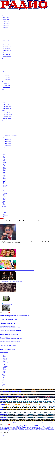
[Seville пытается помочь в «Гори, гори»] (2, 303)
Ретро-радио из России (6, 83)
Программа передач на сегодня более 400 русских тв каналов (41, 426)
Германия (3, 376)
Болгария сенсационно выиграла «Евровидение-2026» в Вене (9, 334)
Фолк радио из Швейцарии (8, 129)
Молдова (4, 161)
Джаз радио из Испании (8, 145)
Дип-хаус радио (18, 425)
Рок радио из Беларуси (6, 21)
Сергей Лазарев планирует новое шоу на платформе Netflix (10, 391)
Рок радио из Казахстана (6, 23)
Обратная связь (4, 206)
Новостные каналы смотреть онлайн (12, 426)
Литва (2, 382)
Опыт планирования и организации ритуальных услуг (9, 415)
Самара (4, 365)
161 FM (1, 409)
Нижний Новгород (5, 185)
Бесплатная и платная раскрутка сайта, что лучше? (7, 349)
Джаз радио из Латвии (8, 143)
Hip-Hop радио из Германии (7, 106)
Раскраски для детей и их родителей (45, 427)
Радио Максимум (3, 407)
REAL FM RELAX (3, 417)
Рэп (2, 98)
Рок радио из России (6, 17)
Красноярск (4, 360)
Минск (4, 183)
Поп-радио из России (6, 75)
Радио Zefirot (2, 404)
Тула (3, 368)
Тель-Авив (4, 196)
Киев (4, 372)
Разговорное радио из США (7, 118)
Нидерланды (4, 162)
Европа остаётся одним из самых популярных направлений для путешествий (10, 327)
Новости (3, 202)
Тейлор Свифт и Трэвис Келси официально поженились (8, 320)
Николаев (4, 187)
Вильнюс (4, 172)
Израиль (4, 156)
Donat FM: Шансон (3, 399)
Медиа (4, 204)
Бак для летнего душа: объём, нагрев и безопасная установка (8, 319)
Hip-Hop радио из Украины (7, 102)
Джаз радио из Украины (8, 141)
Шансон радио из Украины (7, 56)
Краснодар (4, 180)
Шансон (3, 52)
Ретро (2, 81)
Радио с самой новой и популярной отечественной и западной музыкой (25, 427)
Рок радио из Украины (6, 19)
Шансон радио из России (6, 54)
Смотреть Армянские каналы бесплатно (30, 429)
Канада (4, 159)
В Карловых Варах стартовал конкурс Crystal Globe (7, 323)
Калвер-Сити (4, 178)
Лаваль (4, 181)
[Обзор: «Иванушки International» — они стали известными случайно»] (8, 257)
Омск (4, 189)
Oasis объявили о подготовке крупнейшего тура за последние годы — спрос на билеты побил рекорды (15, 335)
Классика (4, 131)
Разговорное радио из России (7, 112)
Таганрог (4, 195)
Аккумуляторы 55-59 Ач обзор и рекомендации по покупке (8, 345)
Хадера (4, 199)
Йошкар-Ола (5, 358)
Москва (4, 361)
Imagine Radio (2, 389)
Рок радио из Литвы (6, 25)
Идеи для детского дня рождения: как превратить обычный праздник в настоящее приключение (13, 337)
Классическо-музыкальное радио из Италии (11, 135)
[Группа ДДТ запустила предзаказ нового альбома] (6, 301)
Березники (4, 170)
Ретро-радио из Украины (6, 85)
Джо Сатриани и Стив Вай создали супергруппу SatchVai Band (11, 281)
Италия (3, 379)
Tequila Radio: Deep (3, 397)
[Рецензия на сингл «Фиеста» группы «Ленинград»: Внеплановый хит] (8, 291)
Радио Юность (2, 402)
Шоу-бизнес (33, 431)
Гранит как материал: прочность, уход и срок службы (7, 326)
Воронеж (4, 174)
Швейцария (4, 164)
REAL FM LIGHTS (3, 414)
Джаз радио (14, 425)
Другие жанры (4, 120)
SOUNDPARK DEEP (3, 419)
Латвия (4, 160)
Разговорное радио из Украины (7, 114)
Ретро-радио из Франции (6, 87)
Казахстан (3, 380)
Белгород (4, 169)
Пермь (4, 190)
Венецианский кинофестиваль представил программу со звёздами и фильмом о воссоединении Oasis (14, 315)
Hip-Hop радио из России (6, 100)
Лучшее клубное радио (31, 425)
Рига (3, 191)
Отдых (23, 426)
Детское (4, 147)
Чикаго (4, 201)
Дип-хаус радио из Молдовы (7, 50)
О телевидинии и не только (28, 426)
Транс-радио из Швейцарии (7, 71)
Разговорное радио (37, 427)
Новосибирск (4, 186)
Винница (4, 173)
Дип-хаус (3, 42)
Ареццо (4, 167)
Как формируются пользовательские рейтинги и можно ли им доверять (10, 341)
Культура (4, 203)
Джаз (4, 137)
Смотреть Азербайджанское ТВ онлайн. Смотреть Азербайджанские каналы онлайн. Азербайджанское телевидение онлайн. (14, 429)
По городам (3, 165)
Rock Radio (2, 394)
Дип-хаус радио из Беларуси (7, 48)
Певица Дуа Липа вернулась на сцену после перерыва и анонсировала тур (10, 342)
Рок (2, 15)
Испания (4, 157)
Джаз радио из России (8, 139)
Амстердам (4, 166)
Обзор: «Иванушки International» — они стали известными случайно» (12, 258)
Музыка (38, 425)
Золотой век (2, 420)
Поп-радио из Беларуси (6, 77)
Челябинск (4, 200)
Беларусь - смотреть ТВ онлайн (4, 425)
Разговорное (3, 110)
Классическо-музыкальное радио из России (11, 133)
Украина (4, 154)
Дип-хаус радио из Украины (7, 46)
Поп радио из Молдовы (6, 79)
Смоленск (4, 367)
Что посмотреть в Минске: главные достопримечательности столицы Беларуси (11, 338)
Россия (4, 153)
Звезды (21, 425)
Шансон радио (29, 431)
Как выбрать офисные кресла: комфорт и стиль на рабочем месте (9, 346)
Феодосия (4, 198)
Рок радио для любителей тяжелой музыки (30, 428)
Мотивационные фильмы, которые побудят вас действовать (10, 396)
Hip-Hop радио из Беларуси (7, 104)
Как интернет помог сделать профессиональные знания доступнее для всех (10, 331)
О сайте (3, 435)
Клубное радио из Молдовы (7, 38)
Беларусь (4, 155)
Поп (2, 73)
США (2, 385)
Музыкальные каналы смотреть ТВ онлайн (46, 425)
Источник (1, 243)
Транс (2, 58)
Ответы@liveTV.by (19, 426)
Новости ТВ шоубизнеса (3, 426)
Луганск (4, 182)
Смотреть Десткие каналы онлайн (38, 429)
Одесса (4, 188)
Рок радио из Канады (6, 27)
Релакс (3, 89)
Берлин (4, 377)
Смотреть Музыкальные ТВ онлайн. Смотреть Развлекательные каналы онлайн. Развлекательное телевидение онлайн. (25, 430)
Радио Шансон (2, 401)
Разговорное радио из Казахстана (7, 116)
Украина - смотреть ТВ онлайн (11, 431)
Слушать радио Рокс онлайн (4, 352)
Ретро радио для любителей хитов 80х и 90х (17, 428)
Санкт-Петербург (5, 193)
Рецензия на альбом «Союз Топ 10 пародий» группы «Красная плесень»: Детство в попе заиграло (17, 270)
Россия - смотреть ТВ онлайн (43, 428)
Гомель (4, 175)
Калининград (4, 177)
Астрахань (4, 168)
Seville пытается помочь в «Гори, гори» (7, 304)
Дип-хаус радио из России (6, 44)
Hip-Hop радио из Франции (7, 108)
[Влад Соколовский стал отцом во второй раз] (6, 310)
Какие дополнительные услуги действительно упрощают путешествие (9, 316)
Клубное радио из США (6, 40)
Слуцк (4, 194)
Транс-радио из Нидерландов (7, 69)
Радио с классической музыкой (11, 427)
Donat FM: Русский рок (4, 412)
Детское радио (11, 425)
